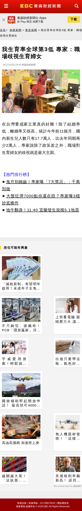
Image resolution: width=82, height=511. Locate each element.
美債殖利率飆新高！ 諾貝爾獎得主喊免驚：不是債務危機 (67, 478)
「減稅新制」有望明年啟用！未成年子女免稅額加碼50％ (21, 286)
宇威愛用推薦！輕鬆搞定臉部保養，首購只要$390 (14, 361)
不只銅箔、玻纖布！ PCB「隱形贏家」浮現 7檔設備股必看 (21, 328)
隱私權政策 (63, 503)
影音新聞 (31, 30)
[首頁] (41, 5)
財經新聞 (16, 30)
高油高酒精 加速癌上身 (20, 443)
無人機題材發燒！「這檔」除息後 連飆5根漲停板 (67, 436)
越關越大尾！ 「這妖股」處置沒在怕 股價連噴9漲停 (14, 478)
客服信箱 (21, 503)
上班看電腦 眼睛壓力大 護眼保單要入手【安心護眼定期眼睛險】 (67, 319)
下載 (73, 19)
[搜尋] (75, 9)
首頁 (3, 30)
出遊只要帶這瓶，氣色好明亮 (67, 361)
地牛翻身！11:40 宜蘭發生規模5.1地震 (42, 210)
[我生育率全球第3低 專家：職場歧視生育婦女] (41, 92)
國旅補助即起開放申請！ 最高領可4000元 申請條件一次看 (21, 403)
